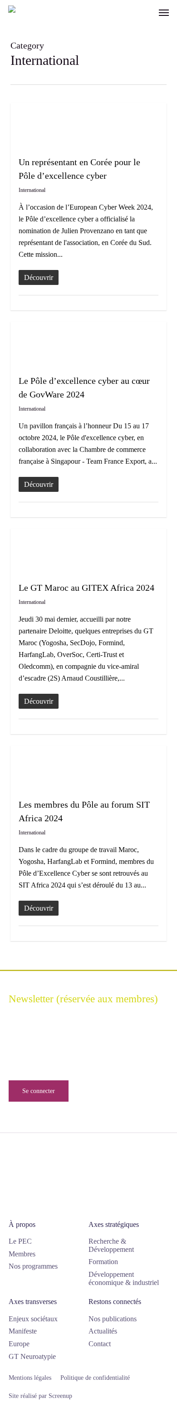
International (32, 190)
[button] (164, 12)
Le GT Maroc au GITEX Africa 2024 (86, 588)
